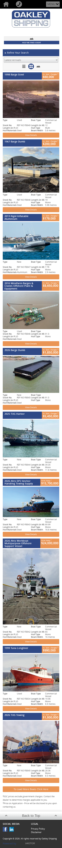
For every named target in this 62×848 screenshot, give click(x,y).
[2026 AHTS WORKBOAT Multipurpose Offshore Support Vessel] (31, 586)
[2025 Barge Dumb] (31, 170)
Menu (51, 4)
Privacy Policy (38, 828)
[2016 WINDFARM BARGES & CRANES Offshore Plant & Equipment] (31, 310)
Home (6, 4)
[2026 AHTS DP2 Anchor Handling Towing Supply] (31, 502)
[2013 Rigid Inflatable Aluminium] (31, 241)
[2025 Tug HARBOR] (31, 438)
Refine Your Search (16, 52)
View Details (31, 135)
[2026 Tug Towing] (31, 742)
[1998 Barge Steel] (31, 99)
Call (19, 4)
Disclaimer (36, 832)
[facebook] (6, 830)
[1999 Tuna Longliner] (31, 673)
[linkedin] (12, 830)
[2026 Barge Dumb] (31, 374)
